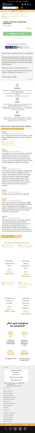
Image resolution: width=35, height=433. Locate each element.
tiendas (22, 106)
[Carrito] (25, 4)
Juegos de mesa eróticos (20, 14)
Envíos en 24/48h (18, 11)
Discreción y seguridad (8, 415)
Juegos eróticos (8, 14)
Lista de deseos (18, 37)
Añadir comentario (8, 236)
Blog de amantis (7, 401)
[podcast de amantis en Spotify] (25, 429)
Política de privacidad (8, 419)
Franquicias (5, 407)
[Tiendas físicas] (27, 4)
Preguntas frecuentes (8, 393)
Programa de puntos (8, 391)
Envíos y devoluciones (8, 395)
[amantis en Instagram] (10, 429)
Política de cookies (7, 421)
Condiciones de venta (8, 417)
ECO (26, 424)
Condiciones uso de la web (9, 413)
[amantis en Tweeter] (6, 429)
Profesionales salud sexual (9, 403)
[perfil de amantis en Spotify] (20, 429)
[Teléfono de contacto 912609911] (30, 4)
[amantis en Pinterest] (15, 429)
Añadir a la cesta (18, 34)
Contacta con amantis (17, 377)
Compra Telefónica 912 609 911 (17, 372)
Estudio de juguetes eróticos (9, 397)
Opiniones (9, 424)
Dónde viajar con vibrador (9, 399)
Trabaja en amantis (7, 405)
